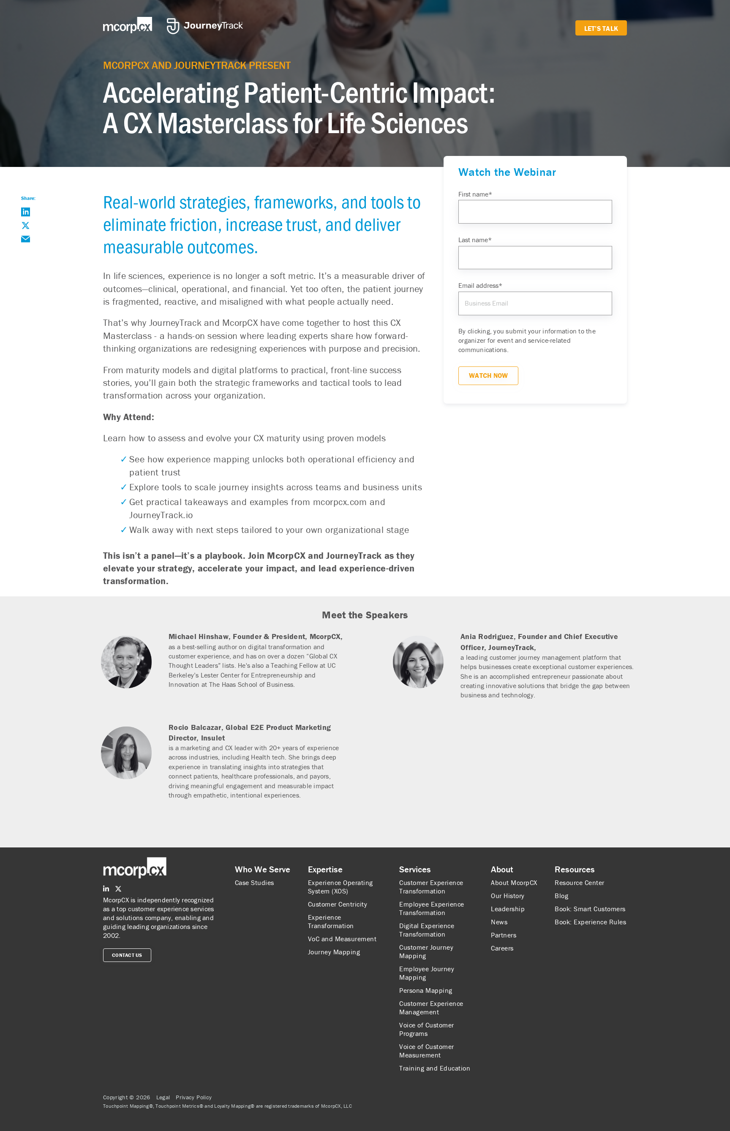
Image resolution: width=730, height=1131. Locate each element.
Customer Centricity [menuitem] (338, 904)
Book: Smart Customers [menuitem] (590, 908)
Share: (28, 198)
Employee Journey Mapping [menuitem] (426, 972)
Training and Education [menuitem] (434, 1068)
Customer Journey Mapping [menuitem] (426, 951)
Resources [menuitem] (575, 869)
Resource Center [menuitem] (580, 882)
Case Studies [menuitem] (254, 882)
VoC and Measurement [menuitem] (342, 938)
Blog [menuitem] (561, 895)
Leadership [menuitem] (508, 908)
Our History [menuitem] (508, 895)
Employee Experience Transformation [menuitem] (431, 908)
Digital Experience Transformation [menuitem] (426, 929)
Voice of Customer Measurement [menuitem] (426, 1050)
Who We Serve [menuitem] (262, 869)
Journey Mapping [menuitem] (334, 952)
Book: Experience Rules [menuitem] (590, 922)
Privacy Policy (194, 1097)
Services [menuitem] (415, 869)
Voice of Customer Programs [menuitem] (426, 1029)
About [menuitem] (502, 869)
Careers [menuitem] (502, 948)
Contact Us (127, 955)
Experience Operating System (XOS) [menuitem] (340, 886)
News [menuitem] (499, 922)
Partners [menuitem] (503, 935)
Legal (163, 1097)
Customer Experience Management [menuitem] (431, 1007)
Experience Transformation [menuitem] (331, 921)
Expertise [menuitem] (325, 869)
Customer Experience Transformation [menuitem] (431, 886)
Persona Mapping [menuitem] (425, 990)
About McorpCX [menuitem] (514, 882)
